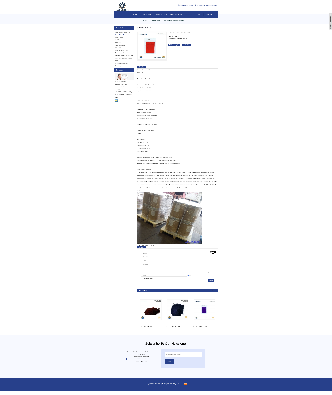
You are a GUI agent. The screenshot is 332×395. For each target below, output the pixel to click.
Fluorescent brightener (121, 50)
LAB (191, 14)
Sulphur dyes (118, 66)
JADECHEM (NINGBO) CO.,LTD (163, 384)
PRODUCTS (160, 14)
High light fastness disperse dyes (124, 55)
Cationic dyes (119, 37)
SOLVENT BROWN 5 (146, 327)
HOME (135, 14)
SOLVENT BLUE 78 (173, 327)
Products (156, 21)
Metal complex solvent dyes (122, 32)
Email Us (187, 45)
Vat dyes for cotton (120, 45)
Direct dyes (118, 47)
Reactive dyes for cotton (121, 63)
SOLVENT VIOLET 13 (200, 327)
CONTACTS (210, 14)
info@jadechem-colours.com (207, 5)
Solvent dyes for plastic (174, 21)
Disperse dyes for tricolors (122, 53)
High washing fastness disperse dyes (124, 59)
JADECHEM (147, 14)
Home (145, 21)
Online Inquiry (175, 45)
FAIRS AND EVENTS (177, 14)
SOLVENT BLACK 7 (150, 245)
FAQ (199, 14)
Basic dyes (118, 42)
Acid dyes (118, 40)
